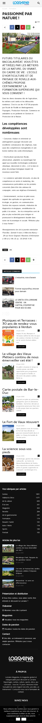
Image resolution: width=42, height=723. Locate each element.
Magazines (7, 615)
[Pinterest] (22, 27)
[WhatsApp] (28, 27)
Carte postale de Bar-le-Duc (20, 391)
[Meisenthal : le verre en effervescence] (8, 584)
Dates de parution (10, 624)
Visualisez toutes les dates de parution (19, 629)
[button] (4, 3)
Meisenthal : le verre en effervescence (25, 582)
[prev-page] (3, 313)
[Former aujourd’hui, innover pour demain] (8, 291)
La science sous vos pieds (16, 450)
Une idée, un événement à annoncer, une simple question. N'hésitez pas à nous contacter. (19, 641)
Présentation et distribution (15, 593)
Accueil (4, 9)
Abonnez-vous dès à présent (15, 610)
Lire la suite (21, 346)
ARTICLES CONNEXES (12, 271)
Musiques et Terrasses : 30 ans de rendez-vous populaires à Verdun (19, 324)
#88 (10, 250)
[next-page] (7, 313)
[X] (17, 27)
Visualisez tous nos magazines (16, 620)
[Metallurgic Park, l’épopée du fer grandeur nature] (8, 560)
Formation (12, 9)
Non (23, 719)
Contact (6, 634)
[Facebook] (12, 27)
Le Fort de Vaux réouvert (20, 422)
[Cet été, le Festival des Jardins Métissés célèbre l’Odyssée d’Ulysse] (8, 572)
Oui (18, 719)
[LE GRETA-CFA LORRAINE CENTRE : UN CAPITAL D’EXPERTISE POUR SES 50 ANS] (8, 303)
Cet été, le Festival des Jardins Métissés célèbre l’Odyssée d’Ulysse (28, 571)
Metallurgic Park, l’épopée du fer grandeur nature (27, 558)
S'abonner (7, 606)
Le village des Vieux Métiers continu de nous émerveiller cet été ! (20, 357)
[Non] (39, 714)
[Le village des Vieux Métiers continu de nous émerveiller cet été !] (8, 548)
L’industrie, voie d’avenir (25, 277)
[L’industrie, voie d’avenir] (8, 280)
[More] (33, 27)
